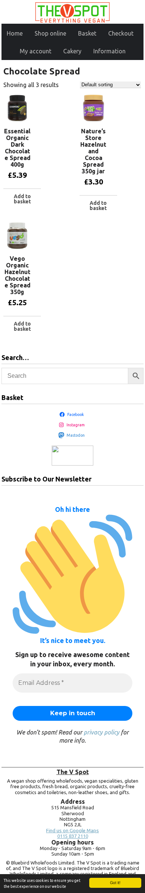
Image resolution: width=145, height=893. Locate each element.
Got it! (115, 882)
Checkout (120, 33)
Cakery (72, 51)
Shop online (50, 33)
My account (35, 51)
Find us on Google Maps (72, 830)
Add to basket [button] (22, 198)
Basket (87, 33)
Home (15, 33)
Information (109, 51)
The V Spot (73, 772)
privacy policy (101, 732)
